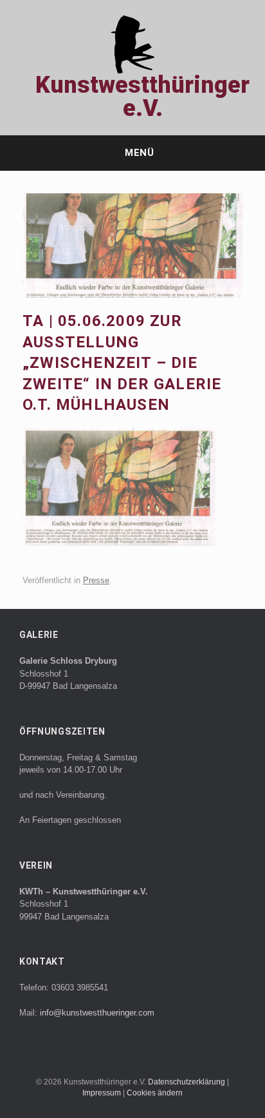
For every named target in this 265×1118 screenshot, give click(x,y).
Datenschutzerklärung (187, 1082)
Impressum (102, 1093)
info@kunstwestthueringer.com (97, 1012)
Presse (96, 580)
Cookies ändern (155, 1093)
